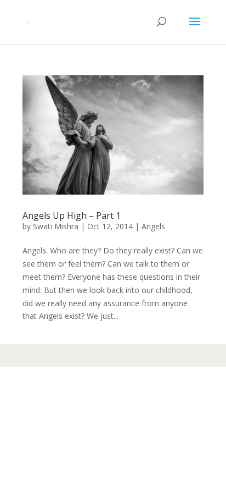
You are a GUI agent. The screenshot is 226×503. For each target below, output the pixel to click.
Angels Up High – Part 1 (71, 215)
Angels (153, 226)
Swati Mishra (55, 226)
